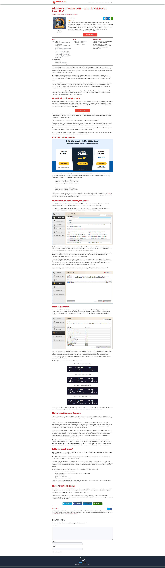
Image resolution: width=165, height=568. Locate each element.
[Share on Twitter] (104, 18)
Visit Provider (89, 34)
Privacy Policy (78, 564)
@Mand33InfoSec (56, 513)
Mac (77, 437)
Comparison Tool (100, 2)
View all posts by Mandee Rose (71, 513)
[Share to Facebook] (107, 18)
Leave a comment (73, 14)
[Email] (112, 18)
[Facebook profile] (111, 509)
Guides (106, 2)
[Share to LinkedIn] (109, 18)
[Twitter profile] (108, 509)
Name (54, 541)
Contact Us (87, 564)
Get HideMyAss (82, 110)
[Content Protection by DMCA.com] (82, 562)
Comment (55, 526)
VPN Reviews (91, 2)
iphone (109, 193)
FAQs (83, 564)
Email (54, 546)
